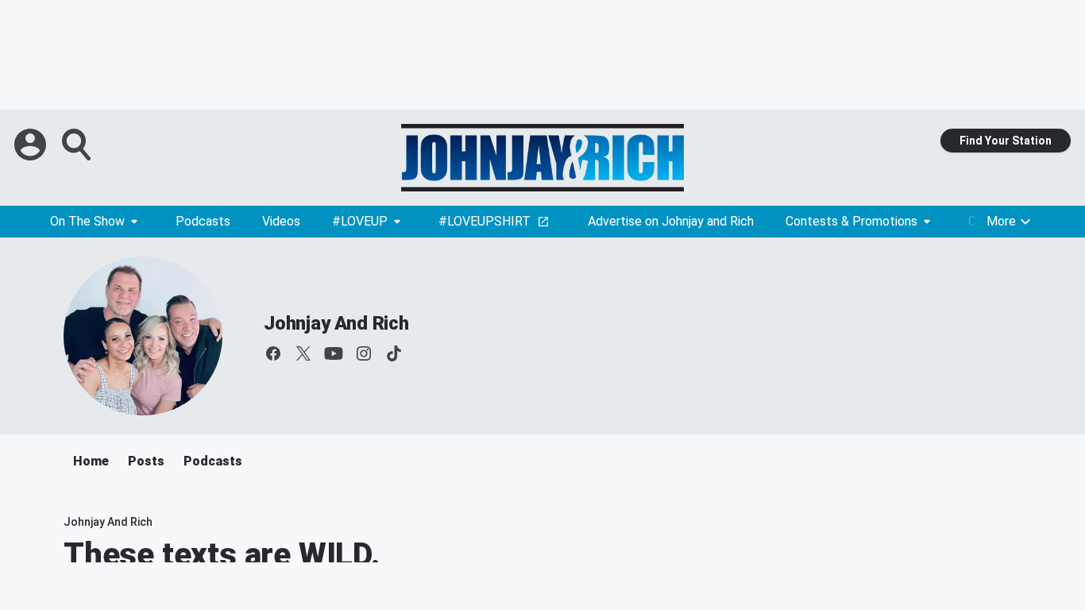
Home (91, 461)
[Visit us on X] (303, 353)
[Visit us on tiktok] (393, 353)
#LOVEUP (360, 221)
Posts (146, 461)
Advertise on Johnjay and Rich (671, 221)
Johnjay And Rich (336, 323)
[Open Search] (78, 144)
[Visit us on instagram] (363, 353)
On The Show (87, 221)
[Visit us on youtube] (333, 353)
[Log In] (31, 144)
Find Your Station (1006, 140)
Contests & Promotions (851, 221)
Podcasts (203, 221)
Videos (281, 221)
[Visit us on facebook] (273, 353)
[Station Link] (542, 157)
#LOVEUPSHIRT (484, 221)
